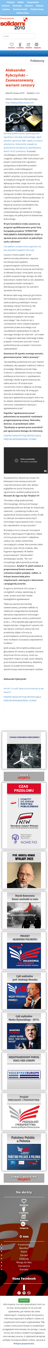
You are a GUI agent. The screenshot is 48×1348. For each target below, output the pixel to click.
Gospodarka (33, 2)
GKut (38, 93)
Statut (24, 1251)
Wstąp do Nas (24, 1262)
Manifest (24, 1248)
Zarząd (24, 1255)
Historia (29, 5)
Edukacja (17, 5)
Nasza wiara (23, 13)
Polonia (39, 5)
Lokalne (6, 9)
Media (21, 2)
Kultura (5, 5)
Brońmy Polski (20, 9)
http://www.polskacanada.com (20, 102)
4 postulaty (24, 1244)
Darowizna (24, 1266)
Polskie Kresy (37, 9)
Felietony (37, 61)
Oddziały (24, 1258)
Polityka (10, 2)
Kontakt (24, 1269)
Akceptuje (24, 1300)
